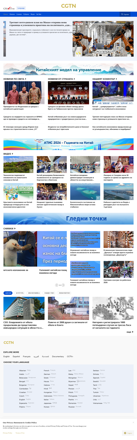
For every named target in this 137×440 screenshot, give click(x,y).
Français (26, 356)
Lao (71, 370)
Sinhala (98, 374)
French (49, 370)
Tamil (97, 385)
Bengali (24, 381)
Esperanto (26, 403)
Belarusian (27, 378)
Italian (49, 399)
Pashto (73, 399)
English (6, 356)
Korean (49, 407)
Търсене (126, 14)
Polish (73, 392)
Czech (24, 396)
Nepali (73, 385)
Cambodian (25, 389)
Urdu (97, 399)
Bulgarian (26, 385)
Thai (96, 389)
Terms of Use (20, 433)
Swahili (99, 381)
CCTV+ (70, 356)
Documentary (58, 356)
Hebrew (49, 385)
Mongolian (75, 378)
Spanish (99, 378)
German (50, 374)
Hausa (49, 381)
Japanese (50, 403)
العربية (36, 356)
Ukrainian (101, 396)
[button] (121, 55)
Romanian (75, 403)
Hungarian (51, 392)
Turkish (98, 392)
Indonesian (54, 396)
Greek (49, 378)
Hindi (48, 389)
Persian (74, 389)
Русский (45, 356)
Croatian (25, 392)
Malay (75, 374)
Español (16, 356)
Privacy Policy (7, 433)
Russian (74, 407)
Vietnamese (101, 403)
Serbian (99, 370)
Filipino (25, 407)
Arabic (24, 374)
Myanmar (76, 381)
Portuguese (76, 396)
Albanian (25, 370)
